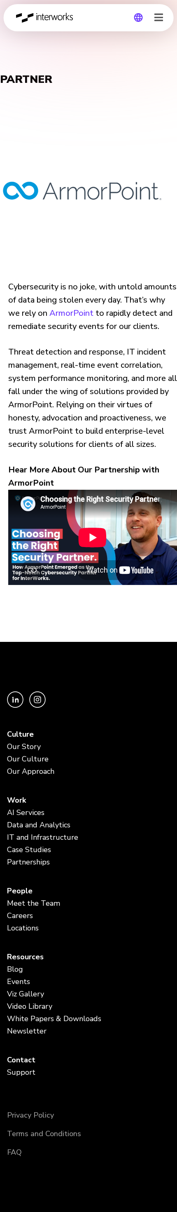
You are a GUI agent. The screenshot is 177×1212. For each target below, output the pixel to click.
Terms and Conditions (44, 1134)
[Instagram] (37, 705)
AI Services (25, 812)
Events (18, 982)
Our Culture (28, 759)
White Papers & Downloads (54, 1019)
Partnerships (28, 862)
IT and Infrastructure (42, 837)
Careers (20, 916)
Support (21, 1072)
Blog (15, 969)
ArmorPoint (71, 313)
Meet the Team (33, 903)
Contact (21, 1060)
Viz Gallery (25, 994)
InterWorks (47, 17)
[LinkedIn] (16, 705)
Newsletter (27, 1031)
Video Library (29, 1006)
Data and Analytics (38, 825)
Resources (25, 957)
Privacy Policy (30, 1115)
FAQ (14, 1152)
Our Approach (30, 771)
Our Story (24, 747)
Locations (23, 928)
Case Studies (29, 850)
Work (16, 800)
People (20, 891)
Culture (20, 734)
